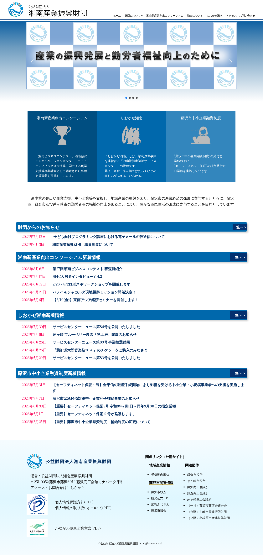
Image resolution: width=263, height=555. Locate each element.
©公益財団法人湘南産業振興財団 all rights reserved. (130, 543)
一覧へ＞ (240, 227)
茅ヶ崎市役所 (196, 480)
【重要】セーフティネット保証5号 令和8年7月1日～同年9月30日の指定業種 (114, 406)
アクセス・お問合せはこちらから (57, 487)
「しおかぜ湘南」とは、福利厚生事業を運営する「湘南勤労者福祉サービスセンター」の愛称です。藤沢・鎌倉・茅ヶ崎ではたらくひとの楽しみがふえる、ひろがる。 (130, 166)
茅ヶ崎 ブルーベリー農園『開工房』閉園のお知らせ (95, 334)
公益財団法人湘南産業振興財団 (78, 461)
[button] (131, 55)
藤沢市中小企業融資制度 (201, 117)
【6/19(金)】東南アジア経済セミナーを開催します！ (96, 299)
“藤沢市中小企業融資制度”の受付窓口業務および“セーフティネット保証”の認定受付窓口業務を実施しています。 (200, 163)
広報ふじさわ (160, 504)
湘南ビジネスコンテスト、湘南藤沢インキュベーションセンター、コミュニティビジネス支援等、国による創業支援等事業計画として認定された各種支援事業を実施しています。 (61, 166)
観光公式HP (159, 498)
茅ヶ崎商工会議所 (199, 499)
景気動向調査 (160, 474)
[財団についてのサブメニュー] (142, 15)
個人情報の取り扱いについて (78, 507)
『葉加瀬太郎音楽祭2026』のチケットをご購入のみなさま (100, 350)
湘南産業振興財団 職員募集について (82, 244)
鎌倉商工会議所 (198, 493)
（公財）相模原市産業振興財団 (208, 517)
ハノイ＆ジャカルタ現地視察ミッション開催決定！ (94, 292)
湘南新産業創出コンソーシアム (62, 117)
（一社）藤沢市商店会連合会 (207, 505)
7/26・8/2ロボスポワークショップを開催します (91, 284)
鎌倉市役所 (194, 474)
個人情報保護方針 (69, 502)
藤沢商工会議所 (198, 486)
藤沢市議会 (158, 510)
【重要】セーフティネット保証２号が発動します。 (94, 413)
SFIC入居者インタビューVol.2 (77, 276)
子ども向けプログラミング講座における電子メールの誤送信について (109, 236)
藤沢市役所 (158, 492)
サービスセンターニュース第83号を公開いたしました (96, 357)
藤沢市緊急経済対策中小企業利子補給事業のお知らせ (96, 398)
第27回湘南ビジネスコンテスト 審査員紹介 (87, 268)
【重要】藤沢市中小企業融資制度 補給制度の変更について (102, 421)
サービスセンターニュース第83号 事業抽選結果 (91, 342)
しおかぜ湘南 (131, 117)
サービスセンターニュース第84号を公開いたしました (96, 326)
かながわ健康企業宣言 (73, 528)
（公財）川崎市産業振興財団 (207, 511)
